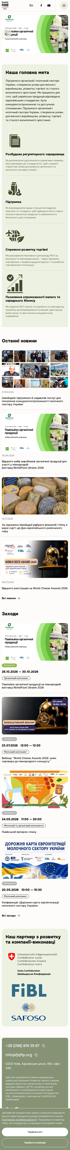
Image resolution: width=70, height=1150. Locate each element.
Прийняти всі (35, 1131)
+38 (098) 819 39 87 (22, 1046)
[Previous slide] (6, 34)
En (31, 5)
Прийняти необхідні (35, 1142)
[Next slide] (63, 34)
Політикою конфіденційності (19, 1119)
